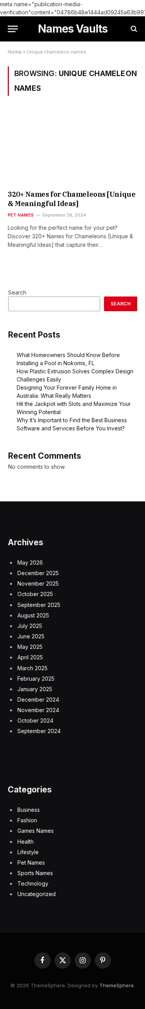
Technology (32, 883)
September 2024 (39, 731)
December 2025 (38, 573)
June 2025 (30, 636)
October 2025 (35, 594)
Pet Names (31, 862)
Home (15, 52)
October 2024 (35, 720)
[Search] (133, 29)
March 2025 (32, 668)
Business (28, 809)
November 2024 (38, 710)
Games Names (35, 830)
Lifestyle (28, 852)
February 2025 (36, 678)
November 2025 (38, 583)
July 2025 (29, 625)
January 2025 (34, 689)
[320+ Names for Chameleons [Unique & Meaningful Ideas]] (72, 147)
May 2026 (30, 562)
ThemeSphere (116, 985)
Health (25, 841)
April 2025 (30, 657)
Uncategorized (36, 894)
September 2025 (38, 605)
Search (17, 292)
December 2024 (38, 699)
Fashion (27, 820)
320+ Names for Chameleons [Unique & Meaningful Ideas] (71, 199)
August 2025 (33, 615)
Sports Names (35, 873)
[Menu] (13, 29)
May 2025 (30, 646)
